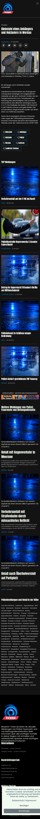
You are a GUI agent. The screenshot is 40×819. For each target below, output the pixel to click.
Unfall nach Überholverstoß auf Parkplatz (18, 575)
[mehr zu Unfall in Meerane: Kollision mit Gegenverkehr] (20, 427)
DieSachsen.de (6, 774)
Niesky (35, 659)
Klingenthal (15, 649)
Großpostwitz (6, 641)
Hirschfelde (25, 644)
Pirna (22, 664)
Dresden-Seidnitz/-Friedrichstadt (25, 626)
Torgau (4, 680)
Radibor (4, 670)
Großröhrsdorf (17, 641)
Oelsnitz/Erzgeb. (14, 662)
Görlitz (22, 636)
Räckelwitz (11, 667)
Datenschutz (14, 816)
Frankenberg (6, 634)
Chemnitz (16, 613)
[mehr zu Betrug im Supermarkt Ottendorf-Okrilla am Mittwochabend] (20, 269)
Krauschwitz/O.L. (25, 652)
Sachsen (21, 143)
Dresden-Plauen (28, 623)
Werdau (8, 143)
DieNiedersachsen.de (9, 771)
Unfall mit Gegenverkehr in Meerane (18, 454)
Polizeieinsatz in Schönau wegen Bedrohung (16, 334)
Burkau (27, 611)
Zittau (27, 685)
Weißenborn (16, 682)
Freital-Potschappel (31, 634)
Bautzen (18, 608)
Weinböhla (25, 680)
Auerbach (19, 605)
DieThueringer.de (7, 777)
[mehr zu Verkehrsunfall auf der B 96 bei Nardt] (20, 181)
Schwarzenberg (25, 675)
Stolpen (24, 677)
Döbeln (16, 616)
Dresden (4, 383)
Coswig (24, 613)
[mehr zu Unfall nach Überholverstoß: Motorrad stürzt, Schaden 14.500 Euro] (20, 549)
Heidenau (16, 644)
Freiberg (15, 634)
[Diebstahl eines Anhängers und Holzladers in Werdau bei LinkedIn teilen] (14, 45)
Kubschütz (12, 654)
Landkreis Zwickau (12, 148)
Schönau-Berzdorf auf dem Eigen (17, 673)
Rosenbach (28, 670)
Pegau (17, 664)
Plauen (3, 589)
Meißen (12, 657)
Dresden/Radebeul (22, 629)
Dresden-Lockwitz (14, 621)
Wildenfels (5, 42)
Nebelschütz (5, 659)
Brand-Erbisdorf (18, 611)
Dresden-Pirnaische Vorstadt (11, 623)
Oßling (28, 662)
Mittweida (19, 657)
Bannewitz (10, 608)
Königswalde (13, 652)
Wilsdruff (4, 685)
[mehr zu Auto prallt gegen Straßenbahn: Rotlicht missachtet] (20, 487)
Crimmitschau (32, 613)
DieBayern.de (6, 765)
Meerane (4, 470)
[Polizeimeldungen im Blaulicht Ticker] (10, 712)
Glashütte (15, 636)
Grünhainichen (6, 644)
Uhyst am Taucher (14, 680)
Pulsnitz (4, 667)
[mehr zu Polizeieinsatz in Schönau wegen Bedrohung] (20, 315)
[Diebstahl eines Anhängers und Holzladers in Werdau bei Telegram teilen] (25, 45)
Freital (21, 634)
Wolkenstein (19, 685)
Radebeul (28, 667)
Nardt (3, 203)
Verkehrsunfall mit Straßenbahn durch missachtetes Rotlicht (15, 516)
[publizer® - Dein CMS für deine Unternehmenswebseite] (20, 397)
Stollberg (17, 677)
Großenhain (15, 639)
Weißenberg (5, 682)
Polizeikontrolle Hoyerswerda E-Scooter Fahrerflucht (19, 243)
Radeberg (20, 667)
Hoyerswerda (6, 249)
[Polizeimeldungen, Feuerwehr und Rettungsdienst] (7, 8)
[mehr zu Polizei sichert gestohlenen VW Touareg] (20, 361)
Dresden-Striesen (7, 629)
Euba (28, 631)
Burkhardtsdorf (6, 613)
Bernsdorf (25, 608)
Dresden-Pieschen (28, 621)
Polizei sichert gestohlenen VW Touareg (19, 379)
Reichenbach (13, 670)
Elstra (23, 631)
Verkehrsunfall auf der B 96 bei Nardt (18, 199)
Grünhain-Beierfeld (30, 641)
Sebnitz (34, 675)
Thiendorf (31, 677)
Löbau (32, 654)
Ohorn (23, 662)
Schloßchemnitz (19, 672)
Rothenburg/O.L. (7, 672)
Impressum (26, 816)
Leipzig (3, 340)
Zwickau (4, 532)
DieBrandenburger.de (9, 768)
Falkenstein (35, 631)
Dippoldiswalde (6, 616)
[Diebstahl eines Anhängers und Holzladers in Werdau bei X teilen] (9, 45)
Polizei (4, 25)
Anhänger (23, 132)
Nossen (4, 662)
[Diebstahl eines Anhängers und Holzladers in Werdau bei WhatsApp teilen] (20, 45)
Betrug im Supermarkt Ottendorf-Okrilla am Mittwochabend (19, 289)
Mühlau (26, 657)
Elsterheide (16, 631)
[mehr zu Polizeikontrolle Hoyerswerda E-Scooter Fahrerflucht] (20, 224)
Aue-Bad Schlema (7, 605)
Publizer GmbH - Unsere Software (13, 751)
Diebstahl (8, 132)
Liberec (25, 654)
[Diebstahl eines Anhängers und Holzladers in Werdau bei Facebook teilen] (3, 45)
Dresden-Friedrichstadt (16, 618)
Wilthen (11, 685)
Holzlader (8, 137)
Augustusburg (29, 605)
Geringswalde (6, 636)
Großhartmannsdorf (28, 639)
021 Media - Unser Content (11, 748)
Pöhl (33, 664)
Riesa (21, 670)
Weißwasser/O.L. (27, 682)
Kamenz (15, 647)
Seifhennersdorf (7, 677)
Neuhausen (15, 659)
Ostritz (34, 662)
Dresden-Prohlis (7, 626)
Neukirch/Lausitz (26, 659)
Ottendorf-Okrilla (7, 294)
